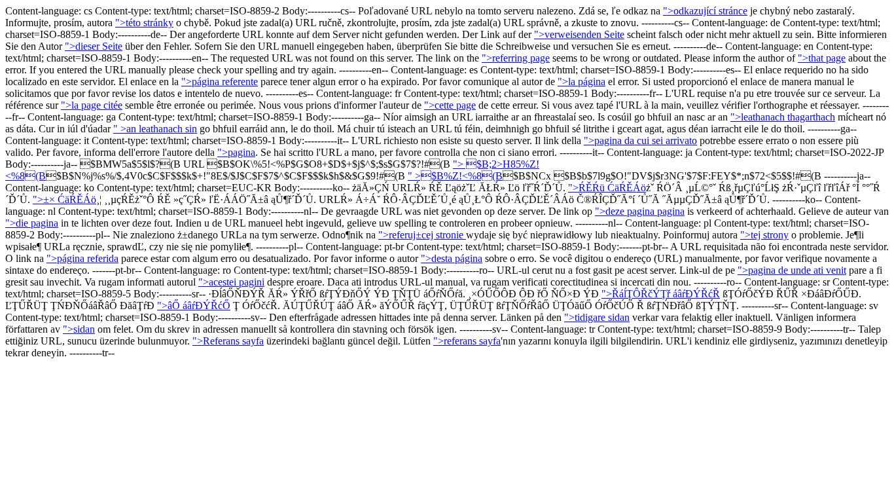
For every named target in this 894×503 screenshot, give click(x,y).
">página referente (219, 81)
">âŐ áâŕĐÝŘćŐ (193, 305)
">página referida (82, 258)
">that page (822, 58)
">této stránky (144, 22)
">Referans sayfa (228, 340)
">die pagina (31, 223)
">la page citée (91, 105)
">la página (581, 81)
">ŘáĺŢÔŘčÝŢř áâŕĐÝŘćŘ (660, 293)
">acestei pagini (231, 282)
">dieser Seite (93, 46)
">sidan (79, 329)
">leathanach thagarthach (782, 116)
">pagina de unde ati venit (792, 270)
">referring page (516, 58)
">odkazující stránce (705, 10)
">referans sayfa (467, 340)
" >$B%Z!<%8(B (455, 175)
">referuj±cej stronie (422, 234)
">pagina (236, 152)
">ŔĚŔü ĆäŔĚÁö (607, 187)
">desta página (451, 258)
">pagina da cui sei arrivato (640, 140)
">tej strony (764, 234)
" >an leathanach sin (155, 128)
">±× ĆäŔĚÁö (64, 199)
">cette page (450, 105)
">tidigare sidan (597, 317)
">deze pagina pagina (640, 211)
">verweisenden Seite (579, 34)
